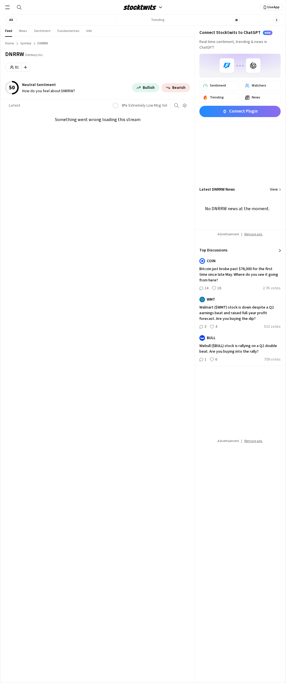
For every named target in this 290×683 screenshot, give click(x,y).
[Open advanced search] (176, 105)
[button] (11, 20)
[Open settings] (185, 105)
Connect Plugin (243, 111)
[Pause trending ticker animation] (236, 20)
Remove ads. (253, 234)
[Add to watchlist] (26, 67)
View (274, 189)
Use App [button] (273, 7)
